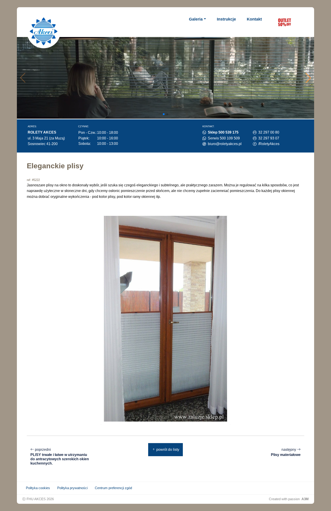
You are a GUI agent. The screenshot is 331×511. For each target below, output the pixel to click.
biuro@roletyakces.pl (225, 144)
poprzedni (59, 456)
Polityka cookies (38, 488)
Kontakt (254, 19)
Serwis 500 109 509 (224, 138)
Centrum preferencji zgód (113, 488)
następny (286, 452)
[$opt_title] (284, 22)
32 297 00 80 (268, 132)
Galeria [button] (196, 19)
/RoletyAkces (268, 144)
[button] (308, 78)
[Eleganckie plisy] (165, 318)
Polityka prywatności (72, 488)
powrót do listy (167, 449)
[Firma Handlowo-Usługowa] (44, 31)
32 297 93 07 (268, 138)
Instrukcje (226, 19)
